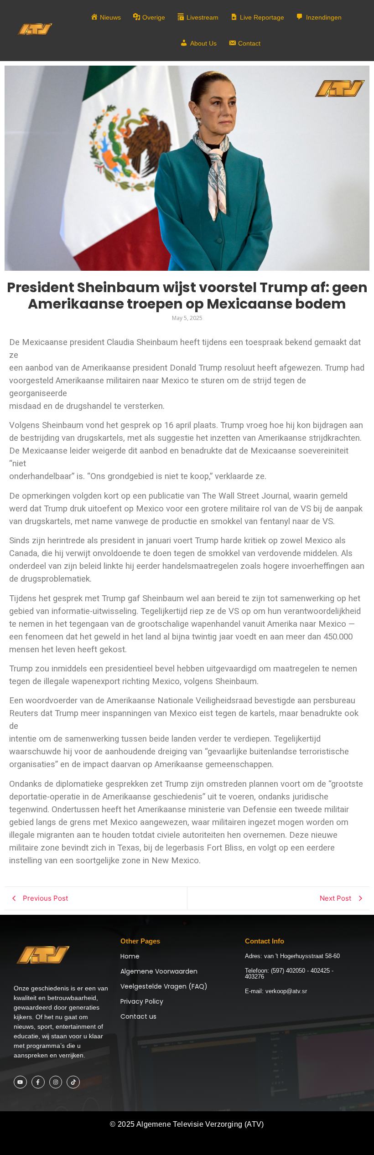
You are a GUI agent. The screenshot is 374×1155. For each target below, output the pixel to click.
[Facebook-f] (38, 1082)
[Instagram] (55, 1082)
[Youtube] (20, 1082)
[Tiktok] (73, 1082)
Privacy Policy (141, 1001)
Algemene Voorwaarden (158, 971)
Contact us (138, 1016)
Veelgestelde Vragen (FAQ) (164, 986)
